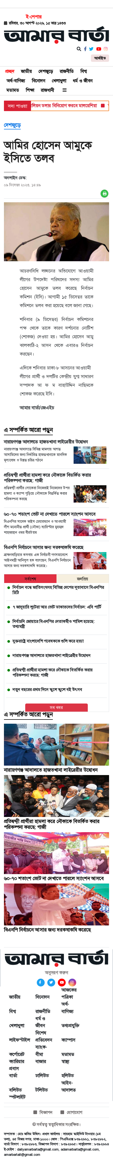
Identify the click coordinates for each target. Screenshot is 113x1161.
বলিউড (15, 1090)
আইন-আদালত (68, 1086)
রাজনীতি (67, 71)
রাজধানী (47, 90)
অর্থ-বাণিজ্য (16, 81)
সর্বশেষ (30, 579)
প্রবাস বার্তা (14, 1072)
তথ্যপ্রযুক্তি (69, 1025)
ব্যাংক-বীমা (41, 1050)
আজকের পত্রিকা (68, 993)
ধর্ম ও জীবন (83, 81)
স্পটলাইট (17, 1097)
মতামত (13, 90)
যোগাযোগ (74, 1112)
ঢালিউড (42, 1075)
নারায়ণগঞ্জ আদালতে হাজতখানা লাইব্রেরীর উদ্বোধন (50, 770)
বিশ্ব (83, 71)
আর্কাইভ (100, 58)
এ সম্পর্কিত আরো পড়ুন (28, 430)
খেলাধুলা (59, 81)
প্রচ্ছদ (9, 71)
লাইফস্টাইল (17, 1040)
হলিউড (67, 1075)
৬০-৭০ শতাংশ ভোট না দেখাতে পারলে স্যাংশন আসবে (54, 878)
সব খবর (56, 707)
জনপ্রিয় (82, 579)
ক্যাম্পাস (68, 1040)
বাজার (40, 1061)
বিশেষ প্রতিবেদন (43, 1036)
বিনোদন (38, 81)
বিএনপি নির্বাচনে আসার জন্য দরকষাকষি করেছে (47, 929)
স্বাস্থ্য (65, 1061)
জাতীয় (26, 71)
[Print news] (104, 193)
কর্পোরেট (16, 1054)
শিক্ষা (30, 90)
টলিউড (41, 1090)
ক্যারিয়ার (16, 1061)
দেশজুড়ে (45, 71)
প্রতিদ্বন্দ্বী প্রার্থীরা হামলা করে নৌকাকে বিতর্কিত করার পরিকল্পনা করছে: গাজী (52, 824)
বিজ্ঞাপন (46, 1112)
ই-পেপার (34, 17)
